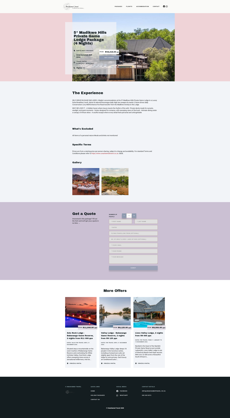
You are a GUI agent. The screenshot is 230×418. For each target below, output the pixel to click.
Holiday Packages (98, 395)
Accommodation (142, 6)
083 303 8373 (146, 395)
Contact (156, 6)
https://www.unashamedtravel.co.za (104, 153)
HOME (93, 391)
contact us (95, 399)
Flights (129, 6)
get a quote (109, 57)
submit (133, 268)
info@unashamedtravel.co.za (153, 391)
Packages (118, 6)
